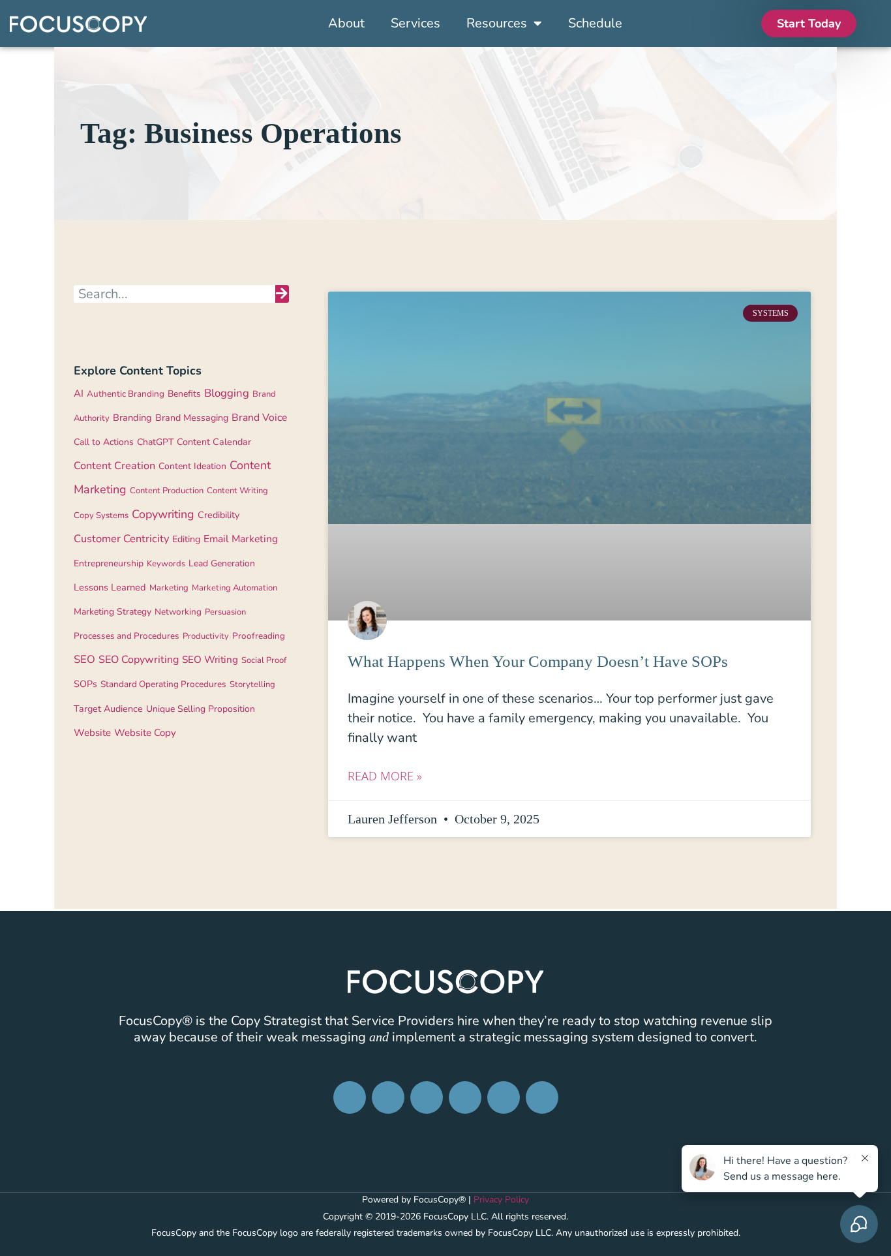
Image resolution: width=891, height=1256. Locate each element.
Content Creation (114, 466)
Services (415, 23)
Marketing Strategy (112, 611)
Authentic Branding (125, 394)
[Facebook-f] (349, 1097)
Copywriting (163, 514)
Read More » (385, 776)
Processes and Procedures (126, 636)
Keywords (166, 564)
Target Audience (108, 709)
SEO (84, 659)
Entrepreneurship (108, 563)
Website (92, 732)
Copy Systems (101, 515)
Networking (178, 611)
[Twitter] (503, 1097)
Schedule (595, 23)
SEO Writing (210, 659)
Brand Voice (259, 417)
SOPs (85, 684)
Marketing (169, 588)
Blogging (226, 393)
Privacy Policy (501, 1199)
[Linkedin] (426, 1097)
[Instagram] (388, 1097)
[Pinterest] (465, 1097)
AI (78, 393)
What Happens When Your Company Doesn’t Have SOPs (538, 661)
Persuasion (225, 612)
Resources (496, 23)
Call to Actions (104, 442)
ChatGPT (155, 442)
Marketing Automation (234, 588)
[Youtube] (542, 1097)
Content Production (167, 491)
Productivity (206, 636)
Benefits (184, 394)
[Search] (282, 294)
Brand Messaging (191, 418)
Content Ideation (192, 466)
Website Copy (145, 732)
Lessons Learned (110, 587)
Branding (132, 417)
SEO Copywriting (138, 659)
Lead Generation (222, 563)
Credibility (218, 515)
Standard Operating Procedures (163, 684)
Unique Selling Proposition (200, 709)
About (346, 23)
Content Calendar (214, 442)
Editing (186, 539)
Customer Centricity (121, 538)
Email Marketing (241, 539)
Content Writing (237, 491)
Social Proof (263, 660)
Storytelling (252, 684)
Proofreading (258, 636)
